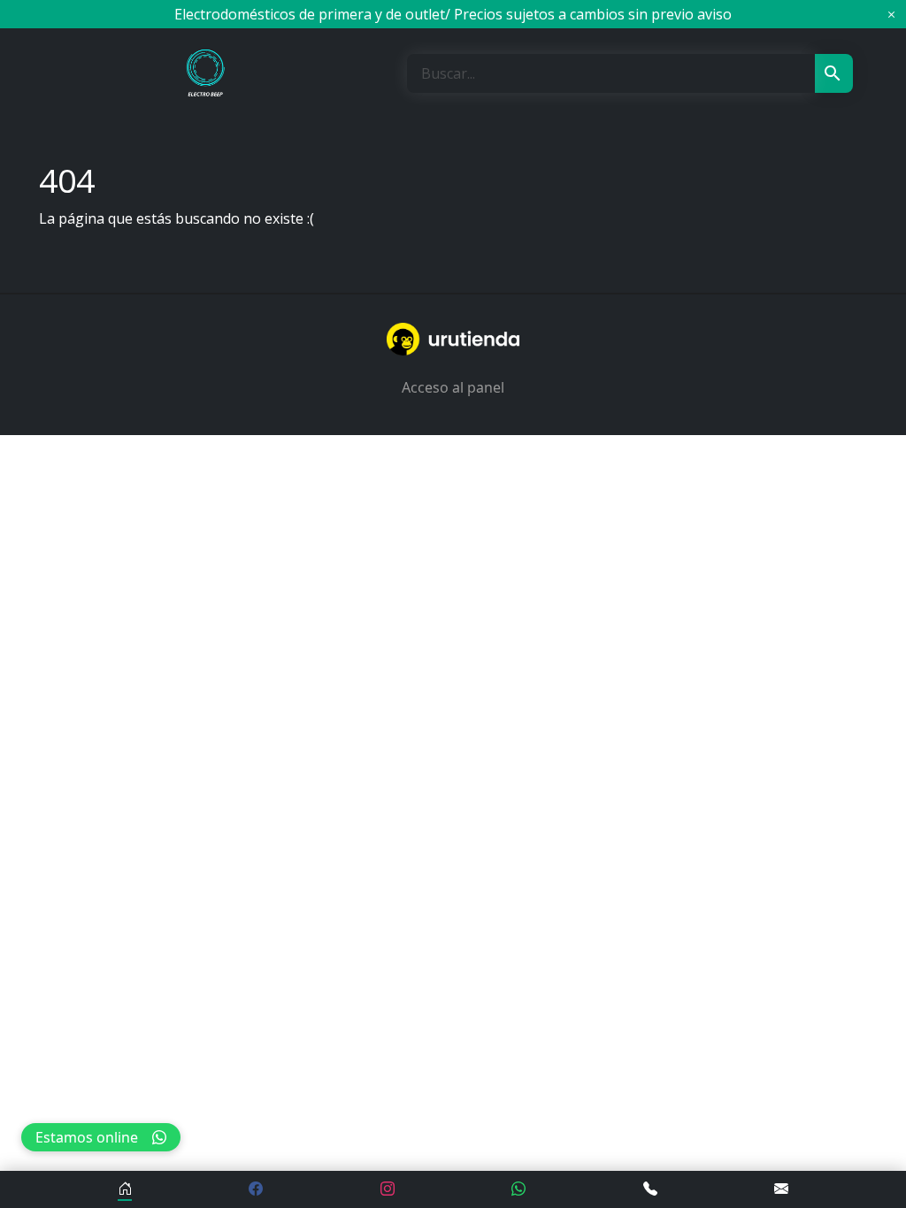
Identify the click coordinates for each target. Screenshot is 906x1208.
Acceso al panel (453, 387)
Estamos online (86, 1137)
